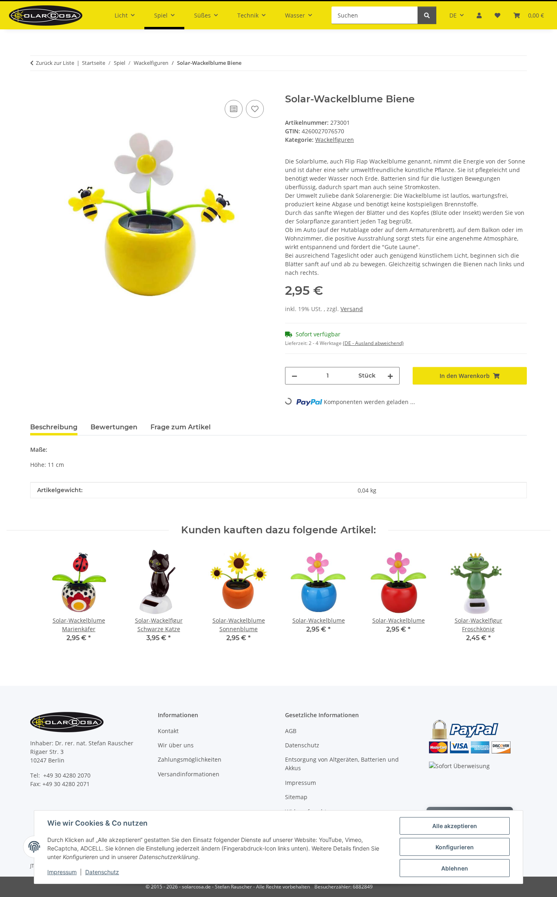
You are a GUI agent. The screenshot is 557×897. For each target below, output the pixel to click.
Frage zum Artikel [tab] (180, 427)
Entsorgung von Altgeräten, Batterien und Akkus (342, 764)
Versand (351, 309)
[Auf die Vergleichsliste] (234, 109)
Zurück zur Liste (55, 62)
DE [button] (453, 15)
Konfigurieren (454, 847)
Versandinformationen (188, 774)
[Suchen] (427, 15)
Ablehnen (454, 868)
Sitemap (296, 797)
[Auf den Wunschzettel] (255, 109)
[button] (479, 15)
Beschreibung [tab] (53, 427)
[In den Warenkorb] (36, 88)
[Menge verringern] (294, 375)
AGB (290, 731)
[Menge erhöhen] (390, 375)
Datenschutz (102, 871)
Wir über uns (176, 745)
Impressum (62, 871)
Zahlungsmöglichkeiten (189, 759)
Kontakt (168, 731)
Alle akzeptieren (454, 825)
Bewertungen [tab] (114, 427)
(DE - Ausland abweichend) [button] (373, 343)
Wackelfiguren (334, 140)
